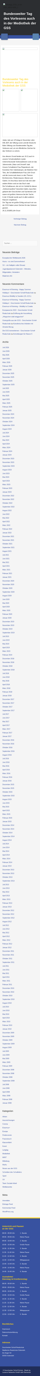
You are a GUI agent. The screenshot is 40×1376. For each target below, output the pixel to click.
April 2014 (6, 855)
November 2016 (8, 744)
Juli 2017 (5, 714)
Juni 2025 (5, 392)
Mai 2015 (5, 807)
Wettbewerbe (7, 1187)
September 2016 (8, 751)
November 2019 (8, 625)
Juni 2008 (5, 1088)
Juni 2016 (5, 762)
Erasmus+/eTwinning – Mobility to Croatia (17, 306)
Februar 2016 (7, 777)
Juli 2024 (5, 433)
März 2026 (6, 362)
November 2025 (8, 377)
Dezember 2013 (8, 870)
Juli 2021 (5, 555)
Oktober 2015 (7, 792)
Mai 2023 (5, 477)
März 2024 (6, 447)
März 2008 (6, 1096)
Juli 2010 (5, 1007)
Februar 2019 (7, 655)
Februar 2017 (7, 733)
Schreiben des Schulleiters (12, 1172)
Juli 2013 (5, 884)
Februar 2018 (7, 692)
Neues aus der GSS (9, 1168)
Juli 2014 (5, 844)
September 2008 (8, 1081)
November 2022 (8, 499)
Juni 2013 (5, 888)
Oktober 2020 (7, 588)
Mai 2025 (5, 396)
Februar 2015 (7, 818)
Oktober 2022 (7, 503)
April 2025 (6, 399)
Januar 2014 (6, 866)
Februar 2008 (7, 1099)
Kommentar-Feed (8, 1208)
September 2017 (8, 710)
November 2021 (8, 540)
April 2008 (6, 1092)
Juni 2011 (5, 970)
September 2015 (8, 796)
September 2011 (8, 962)
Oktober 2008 (7, 1077)
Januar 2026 (6, 370)
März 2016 (6, 773)
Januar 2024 (6, 455)
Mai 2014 (5, 851)
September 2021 (8, 547)
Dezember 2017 (8, 699)
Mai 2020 (5, 603)
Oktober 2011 (7, 958)
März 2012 (6, 940)
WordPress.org (7, 1212)
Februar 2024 (7, 451)
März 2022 (6, 525)
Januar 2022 (6, 533)
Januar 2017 (6, 736)
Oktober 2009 (7, 1040)
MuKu (4, 1165)
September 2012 (8, 918)
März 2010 (6, 1021)
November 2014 (8, 829)
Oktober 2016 (7, 747)
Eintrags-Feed (7, 1204)
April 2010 (6, 1018)
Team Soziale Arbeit (9, 1183)
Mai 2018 (5, 681)
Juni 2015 (5, 803)
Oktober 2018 (7, 666)
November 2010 (8, 992)
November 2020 (8, 584)
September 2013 (8, 881)
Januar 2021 (6, 577)
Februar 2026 (7, 366)
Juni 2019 (5, 640)
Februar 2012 (7, 944)
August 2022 (7, 510)
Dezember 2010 (8, 988)
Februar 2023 (7, 488)
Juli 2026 (5, 347)
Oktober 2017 (7, 707)
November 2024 (8, 418)
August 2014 (7, 840)
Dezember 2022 (8, 496)
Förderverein (7, 1135)
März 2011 (6, 981)
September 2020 (8, 592)
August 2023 (7, 470)
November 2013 (8, 873)
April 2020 (6, 607)
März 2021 (6, 570)
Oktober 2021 (7, 544)
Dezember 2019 (8, 622)
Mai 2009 (5, 1058)
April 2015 (6, 810)
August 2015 (7, 799)
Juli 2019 (5, 636)
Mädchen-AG (7, 276)
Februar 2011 (7, 984)
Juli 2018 (5, 673)
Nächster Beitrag (20, 225)
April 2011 (6, 977)
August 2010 (7, 1003)
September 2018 (8, 670)
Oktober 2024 (7, 421)
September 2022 (8, 507)
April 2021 (6, 566)
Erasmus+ (6, 1128)
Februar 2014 (7, 862)
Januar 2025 (6, 410)
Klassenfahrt (7, 1142)
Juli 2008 (5, 1084)
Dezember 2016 (8, 740)
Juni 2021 (5, 559)
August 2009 (7, 1047)
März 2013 (6, 899)
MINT (4, 1157)
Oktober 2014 (7, 833)
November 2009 (8, 1036)
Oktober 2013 (7, 877)
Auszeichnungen (8, 1120)
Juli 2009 (5, 1051)
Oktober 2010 (7, 995)
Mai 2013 (5, 892)
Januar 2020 (6, 618)
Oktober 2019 (7, 629)
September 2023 (8, 466)
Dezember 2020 (8, 581)
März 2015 (6, 814)
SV (3, 1179)
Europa (5, 1131)
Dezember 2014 (8, 825)
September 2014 (8, 836)
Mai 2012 (5, 933)
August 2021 (7, 551)
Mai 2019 (5, 644)
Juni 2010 (5, 1010)
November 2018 (8, 662)
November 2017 (8, 703)
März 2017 (6, 729)
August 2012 (7, 921)
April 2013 (6, 896)
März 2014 (6, 859)
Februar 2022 (7, 529)
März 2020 (6, 610)
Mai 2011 (5, 973)
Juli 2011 (5, 966)
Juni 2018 (5, 677)
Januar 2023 (6, 492)
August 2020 (7, 596)
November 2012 (8, 914)
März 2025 (6, 403)
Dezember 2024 (8, 414)
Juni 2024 (5, 436)
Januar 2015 (6, 821)
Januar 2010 (6, 1029)
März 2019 (6, 651)
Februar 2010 (7, 1025)
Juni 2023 (5, 473)
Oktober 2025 (7, 381)
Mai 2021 (5, 562)
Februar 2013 (7, 903)
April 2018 (6, 684)
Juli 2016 (5, 758)
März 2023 (6, 484)
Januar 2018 (6, 696)
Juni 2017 (5, 718)
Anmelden (6, 1200)
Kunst (4, 1146)
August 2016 (7, 755)
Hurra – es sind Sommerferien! (13, 261)
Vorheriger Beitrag (20, 219)
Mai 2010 (5, 1014)
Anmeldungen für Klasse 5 (22, 334)
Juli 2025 (5, 388)
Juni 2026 (5, 351)
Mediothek (6, 1154)
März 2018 (6, 688)
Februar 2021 (7, 573)
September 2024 (8, 425)
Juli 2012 (5, 925)
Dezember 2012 (8, 910)
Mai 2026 (5, 355)
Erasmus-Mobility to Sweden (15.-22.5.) (16, 296)
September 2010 (8, 999)
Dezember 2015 (8, 784)
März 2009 (6, 1062)
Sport (4, 1176)
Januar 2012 (6, 947)
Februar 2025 (7, 407)
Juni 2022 (5, 514)
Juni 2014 (5, 847)
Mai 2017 (5, 721)
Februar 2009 (7, 1066)
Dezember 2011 (8, 951)
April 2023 (6, 481)
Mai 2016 (5, 766)
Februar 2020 (7, 614)
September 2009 (8, 1044)
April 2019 (6, 647)
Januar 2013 (6, 907)
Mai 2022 (5, 518)
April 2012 (6, 936)
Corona (5, 1124)
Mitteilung (5, 1161)
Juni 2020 (5, 599)
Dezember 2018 (8, 659)
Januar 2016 (6, 781)
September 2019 (8, 633)
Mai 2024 (5, 440)
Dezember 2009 (8, 1033)
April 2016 (6, 770)
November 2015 (8, 788)
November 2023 (8, 462)
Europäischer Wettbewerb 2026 (13, 258)
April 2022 (6, 521)
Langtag (5, 1150)
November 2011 (8, 955)
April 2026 (6, 359)
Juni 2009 (5, 1055)
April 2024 (6, 444)
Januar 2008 (6, 1103)
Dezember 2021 (8, 536)
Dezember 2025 (8, 373)
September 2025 (8, 384)
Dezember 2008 (8, 1070)
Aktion (4, 1117)
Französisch (6, 1139)
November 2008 (8, 1073)
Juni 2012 (5, 929)
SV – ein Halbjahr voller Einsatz (13, 265)
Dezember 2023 (8, 458)
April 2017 (6, 725)
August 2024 (7, 429)
